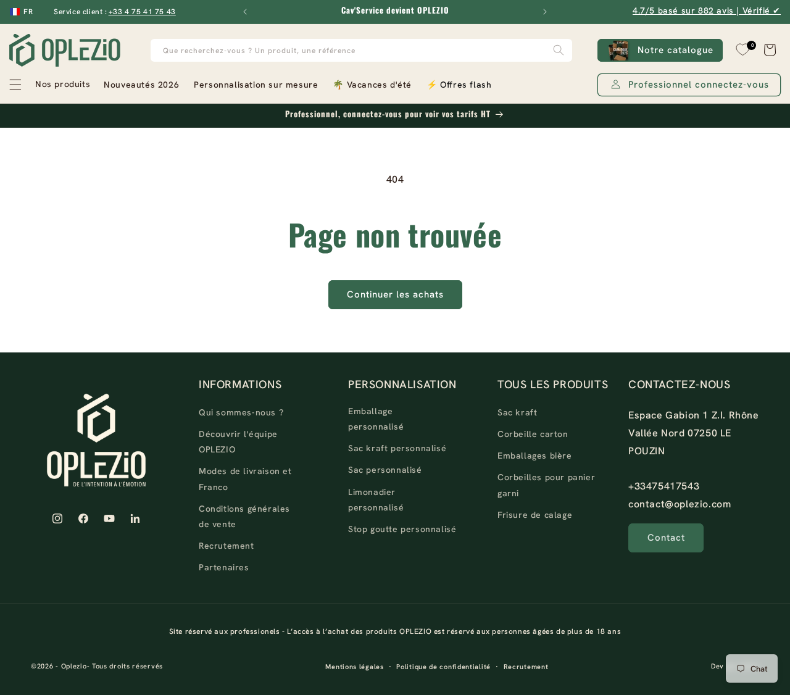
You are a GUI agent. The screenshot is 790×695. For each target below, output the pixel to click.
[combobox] (362, 50)
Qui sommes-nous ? (241, 412)
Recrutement (226, 545)
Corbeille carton (532, 433)
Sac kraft (517, 412)
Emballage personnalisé (376, 419)
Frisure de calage (534, 514)
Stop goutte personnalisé (402, 529)
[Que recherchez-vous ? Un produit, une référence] (558, 50)
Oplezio (74, 666)
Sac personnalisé (385, 469)
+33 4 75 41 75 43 (142, 11)
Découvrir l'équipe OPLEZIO (238, 441)
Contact (666, 537)
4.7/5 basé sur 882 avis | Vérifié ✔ (707, 10)
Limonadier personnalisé (376, 499)
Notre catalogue (675, 50)
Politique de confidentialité (443, 666)
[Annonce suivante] (545, 11)
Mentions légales (354, 666)
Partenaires (224, 567)
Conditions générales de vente (244, 516)
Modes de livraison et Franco (245, 478)
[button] (49, 84)
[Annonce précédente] (245, 11)
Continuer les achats (395, 294)
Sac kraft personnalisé (397, 448)
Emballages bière (534, 455)
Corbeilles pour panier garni (546, 485)
